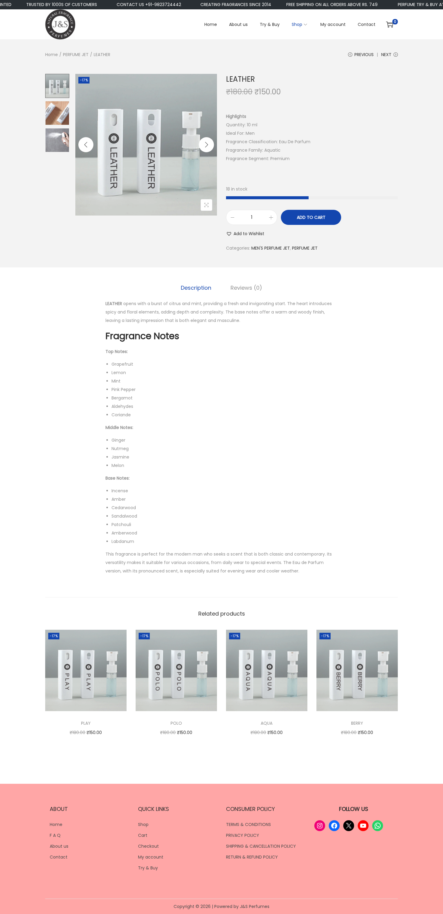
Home (51, 55)
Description (196, 288)
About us (59, 846)
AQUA (266, 723)
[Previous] (85, 144)
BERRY (357, 723)
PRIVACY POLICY (242, 835)
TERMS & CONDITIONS (248, 824)
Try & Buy (148, 868)
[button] (245, 233)
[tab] (196, 288)
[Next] (206, 144)
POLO (176, 723)
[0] (389, 24)
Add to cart (311, 217)
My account (150, 857)
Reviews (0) (246, 288)
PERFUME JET (76, 55)
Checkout (148, 846)
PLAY (86, 723)
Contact (59, 857)
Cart (142, 835)
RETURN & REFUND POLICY (252, 857)
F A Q (55, 835)
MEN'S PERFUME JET (270, 248)
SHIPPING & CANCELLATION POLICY (261, 846)
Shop (143, 824)
